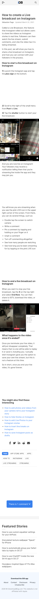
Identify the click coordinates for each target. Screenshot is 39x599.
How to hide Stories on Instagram (19, 417)
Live (27, 458)
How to (6, 458)
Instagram (17, 458)
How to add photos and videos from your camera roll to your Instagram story (20, 411)
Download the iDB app (19, 578)
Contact (14, 582)
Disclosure (23, 582)
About (6, 582)
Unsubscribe (19, 585)
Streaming (24, 463)
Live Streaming (9, 463)
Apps (29, 454)
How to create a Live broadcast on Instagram (18, 16)
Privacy (32, 582)
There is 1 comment (18, 504)
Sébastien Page (8, 22)
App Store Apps (17, 454)
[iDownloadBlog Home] (20, 2)
